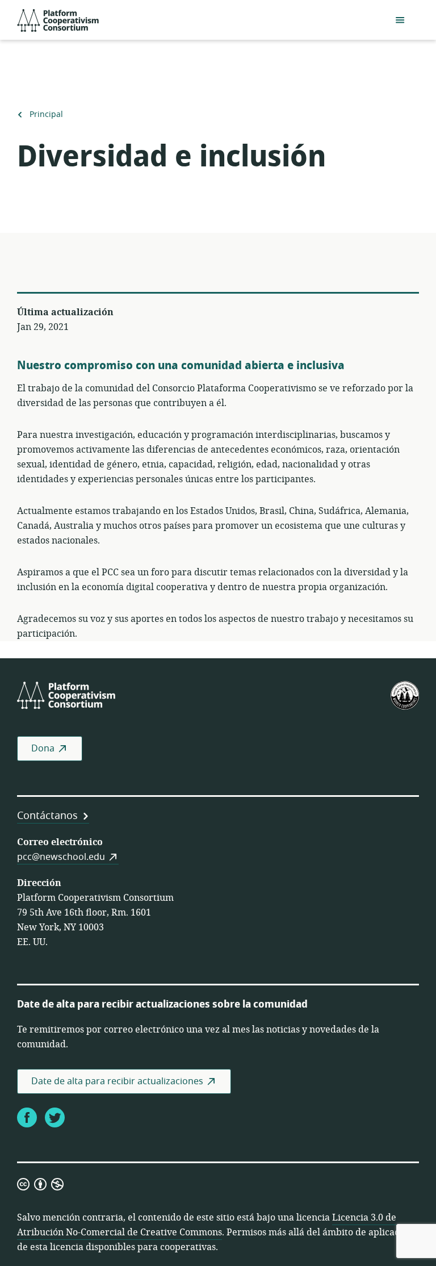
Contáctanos (47, 815)
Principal (46, 114)
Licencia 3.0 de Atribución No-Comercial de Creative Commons (206, 1225)
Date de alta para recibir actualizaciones (117, 1081)
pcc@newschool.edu (61, 857)
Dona (42, 748)
